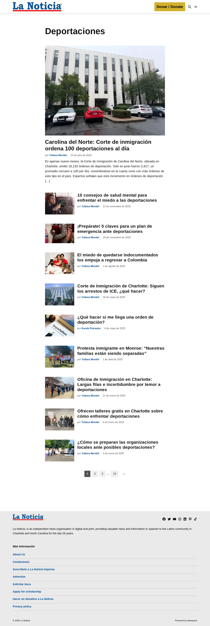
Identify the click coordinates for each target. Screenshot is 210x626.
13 (114, 473)
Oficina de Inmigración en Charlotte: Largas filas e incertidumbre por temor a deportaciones (118, 384)
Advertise (19, 576)
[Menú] (195, 7)
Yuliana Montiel (58, 155)
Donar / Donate (170, 7)
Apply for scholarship (27, 591)
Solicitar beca (22, 584)
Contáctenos (21, 561)
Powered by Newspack (186, 620)
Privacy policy (22, 606)
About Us (19, 554)
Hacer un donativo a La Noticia (33, 598)
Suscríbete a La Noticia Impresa (34, 569)
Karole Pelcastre (91, 328)
